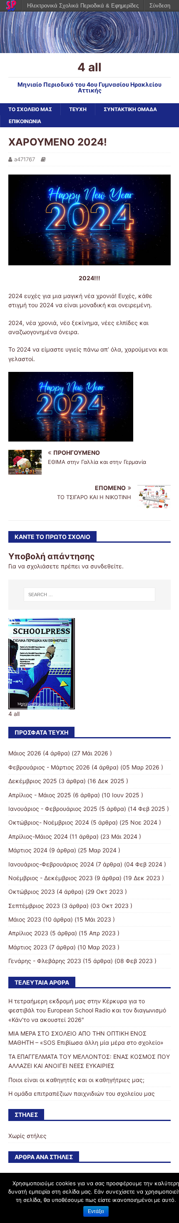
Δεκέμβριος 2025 (32, 780)
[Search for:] (90, 594)
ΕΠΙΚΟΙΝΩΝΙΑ (25, 121)
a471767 (24, 159)
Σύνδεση (159, 5)
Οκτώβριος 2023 (31, 891)
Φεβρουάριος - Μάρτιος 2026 (49, 767)
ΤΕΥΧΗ (78, 109)
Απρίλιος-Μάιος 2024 (38, 836)
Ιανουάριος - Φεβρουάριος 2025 (52, 808)
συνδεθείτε (106, 566)
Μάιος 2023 (24, 919)
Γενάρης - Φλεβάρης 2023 (44, 960)
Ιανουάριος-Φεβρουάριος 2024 (51, 864)
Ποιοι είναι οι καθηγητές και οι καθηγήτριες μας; (76, 1079)
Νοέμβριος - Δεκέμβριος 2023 (50, 877)
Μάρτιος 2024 (27, 850)
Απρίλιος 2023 (28, 933)
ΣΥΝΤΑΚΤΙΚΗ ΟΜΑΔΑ (130, 109)
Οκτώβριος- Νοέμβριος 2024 (48, 822)
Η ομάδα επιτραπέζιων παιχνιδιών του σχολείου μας (81, 1093)
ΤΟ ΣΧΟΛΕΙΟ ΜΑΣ (30, 109)
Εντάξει (96, 1211)
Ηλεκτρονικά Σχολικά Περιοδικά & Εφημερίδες (83, 5)
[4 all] (89, 47)
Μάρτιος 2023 (27, 947)
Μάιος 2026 (24, 753)
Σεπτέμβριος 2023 (34, 905)
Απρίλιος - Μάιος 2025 (39, 794)
